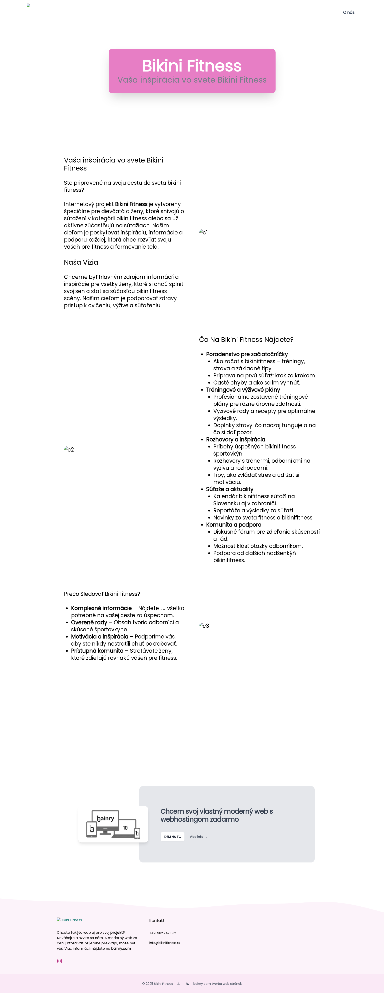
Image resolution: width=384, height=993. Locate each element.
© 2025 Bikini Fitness (157, 983)
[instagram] (59, 961)
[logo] (35, 12)
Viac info (198, 836)
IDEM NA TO (172, 836)
